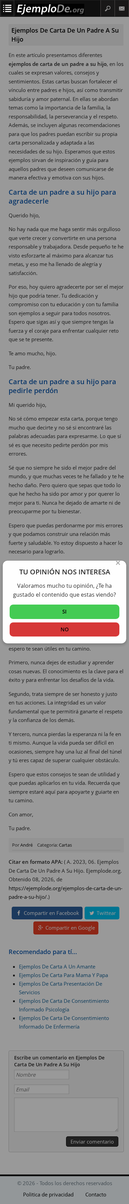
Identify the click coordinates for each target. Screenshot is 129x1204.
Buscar (107, 8)
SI (64, 611)
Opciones (7, 8)
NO (65, 629)
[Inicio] (50, 13)
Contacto (122, 8)
